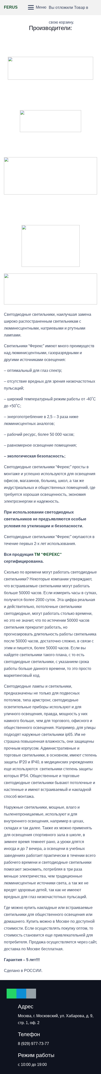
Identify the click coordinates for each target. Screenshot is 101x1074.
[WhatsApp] (11, 993)
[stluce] (50, 141)
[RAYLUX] (50, 121)
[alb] (50, 41)
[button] (23, 7)
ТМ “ (38, 554)
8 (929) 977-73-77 (33, 1044)
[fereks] (50, 209)
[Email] (31, 993)
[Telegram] (21, 993)
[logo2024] (50, 176)
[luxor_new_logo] (50, 94)
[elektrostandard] (50, 68)
